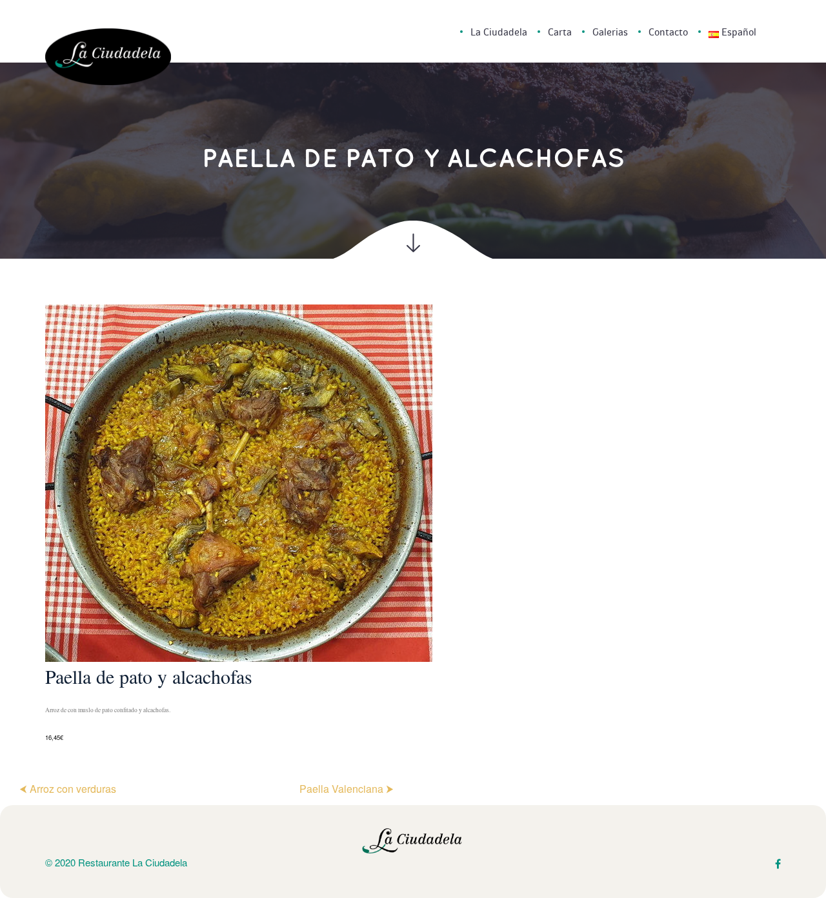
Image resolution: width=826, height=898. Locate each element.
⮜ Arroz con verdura (67, 788)
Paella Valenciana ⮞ (346, 788)
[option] (413, 524)
